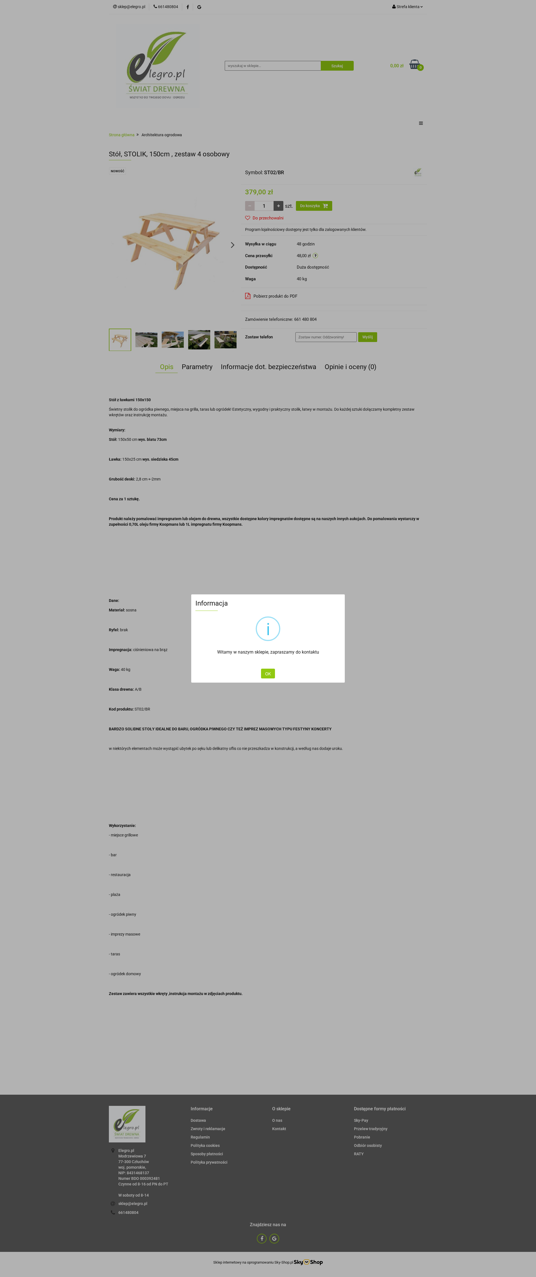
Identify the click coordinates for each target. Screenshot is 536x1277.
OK (268, 673)
